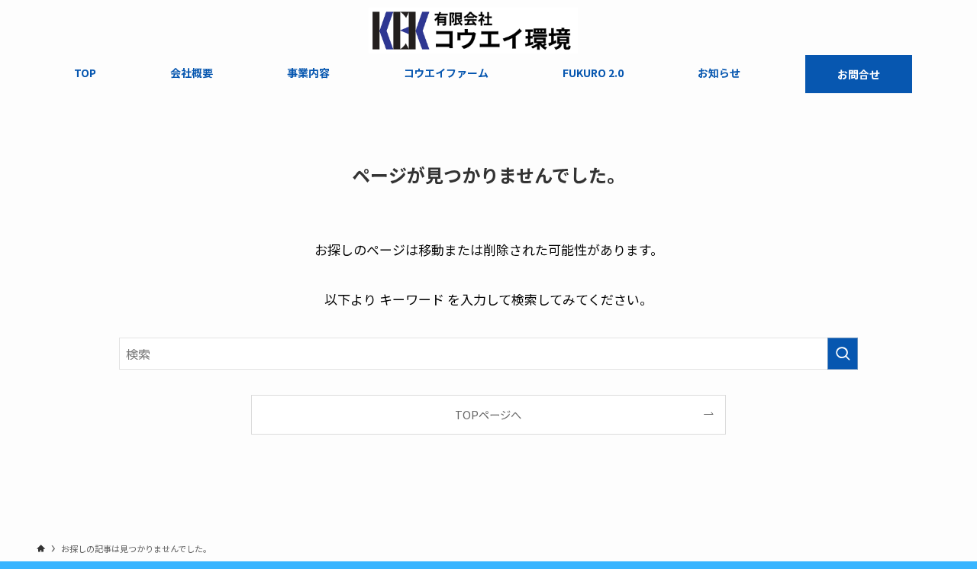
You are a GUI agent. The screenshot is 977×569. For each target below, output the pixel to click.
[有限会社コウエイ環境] (474, 30)
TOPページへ (488, 414)
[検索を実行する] (842, 354)
